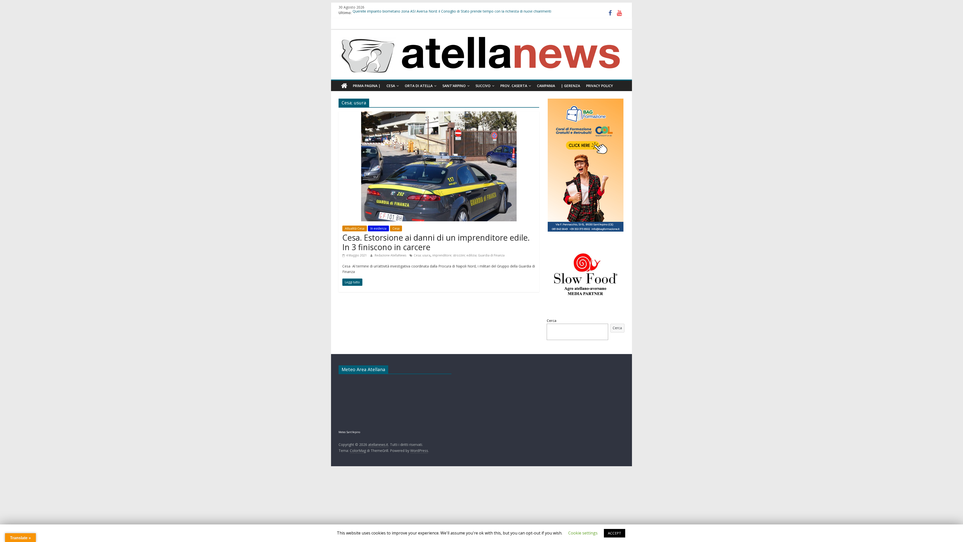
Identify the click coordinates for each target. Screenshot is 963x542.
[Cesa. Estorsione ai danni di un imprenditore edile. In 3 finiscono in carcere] (439, 114)
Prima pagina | (366, 85)
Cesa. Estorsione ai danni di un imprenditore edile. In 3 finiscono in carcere (436, 242)
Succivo (483, 85)
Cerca (551, 320)
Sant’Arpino (454, 85)
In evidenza (378, 228)
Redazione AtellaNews (391, 255)
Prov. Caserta (513, 85)
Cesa (390, 85)
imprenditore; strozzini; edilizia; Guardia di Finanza (468, 255)
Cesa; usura (422, 255)
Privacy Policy (599, 85)
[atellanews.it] (481, 32)
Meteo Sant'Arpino (349, 432)
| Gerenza (570, 85)
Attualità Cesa (354, 228)
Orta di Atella (419, 85)
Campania (546, 85)
